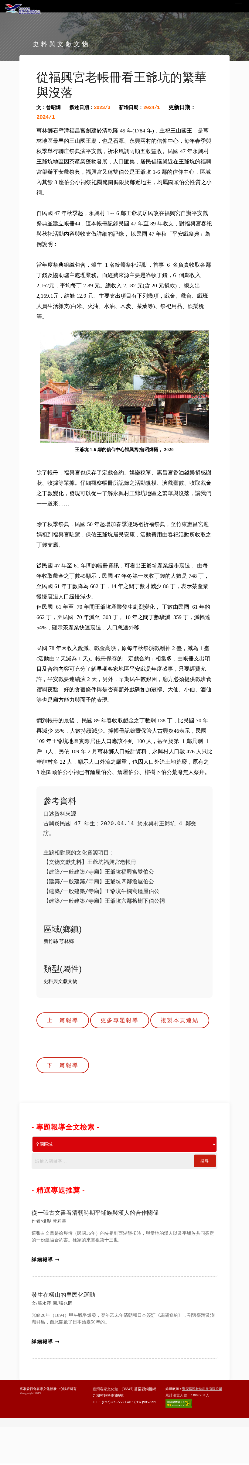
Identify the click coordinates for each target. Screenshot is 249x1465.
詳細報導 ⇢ (46, 1259)
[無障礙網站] (178, 1403)
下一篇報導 (63, 1065)
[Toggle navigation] (239, 5)
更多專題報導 (120, 1020)
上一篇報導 (63, 1020)
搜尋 (204, 1161)
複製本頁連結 (180, 1020)
